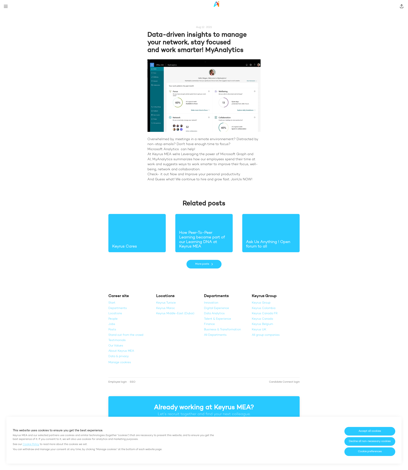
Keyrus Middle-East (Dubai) (175, 313)
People (113, 318)
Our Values (115, 345)
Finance (209, 324)
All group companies (266, 335)
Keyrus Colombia (263, 308)
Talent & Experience (217, 318)
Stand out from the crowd (125, 335)
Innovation (211, 302)
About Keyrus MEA (121, 350)
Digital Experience (216, 308)
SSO (132, 382)
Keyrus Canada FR (264, 313)
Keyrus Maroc (165, 308)
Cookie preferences (370, 451)
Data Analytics (214, 313)
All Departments (215, 335)
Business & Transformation (222, 329)
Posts (112, 329)
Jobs (111, 324)
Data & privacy (118, 356)
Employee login (117, 382)
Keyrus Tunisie (166, 302)
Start (111, 302)
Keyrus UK (259, 329)
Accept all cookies (370, 431)
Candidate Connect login (284, 382)
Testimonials (117, 340)
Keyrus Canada (262, 318)
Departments (117, 308)
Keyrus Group (261, 302)
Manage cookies (119, 362)
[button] (401, 6)
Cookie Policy (31, 444)
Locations (115, 313)
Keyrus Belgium (262, 324)
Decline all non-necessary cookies (370, 441)
